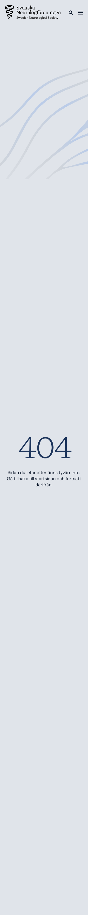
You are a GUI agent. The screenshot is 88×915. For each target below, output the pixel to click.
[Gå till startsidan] (33, 12)
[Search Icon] (71, 12)
